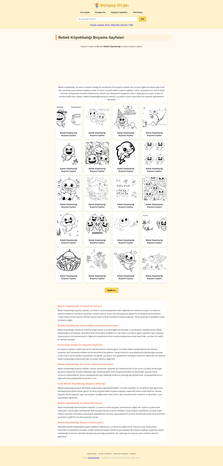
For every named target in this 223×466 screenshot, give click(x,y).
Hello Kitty (115, 25)
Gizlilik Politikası (105, 453)
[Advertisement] (111, 66)
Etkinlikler (138, 12)
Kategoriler (100, 12)
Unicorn (124, 25)
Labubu (100, 25)
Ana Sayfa (85, 12)
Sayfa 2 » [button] (111, 290)
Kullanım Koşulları (120, 453)
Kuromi (93, 25)
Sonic (107, 25)
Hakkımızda (92, 453)
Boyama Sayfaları (119, 12)
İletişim (133, 453)
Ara (142, 19)
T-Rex (130, 25)
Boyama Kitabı (93, 458)
